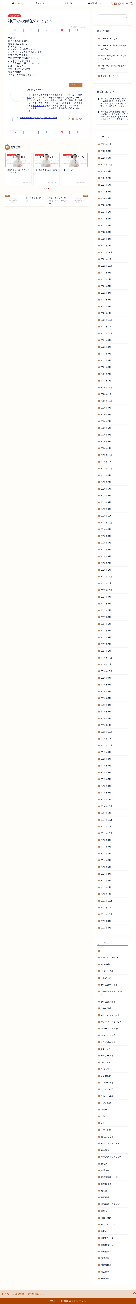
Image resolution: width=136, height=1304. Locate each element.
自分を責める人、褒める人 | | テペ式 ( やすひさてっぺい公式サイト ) (114, 103)
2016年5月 (106, 698)
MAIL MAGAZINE (109, 957)
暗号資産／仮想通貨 (110, 1204)
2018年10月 (106, 522)
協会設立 (105, 1150)
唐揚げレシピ (107, 1170)
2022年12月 (106, 252)
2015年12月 (106, 732)
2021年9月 (106, 340)
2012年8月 (106, 928)
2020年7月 (106, 421)
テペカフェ (106, 1069)
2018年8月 (106, 529)
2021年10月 (106, 333)
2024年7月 (106, 178)
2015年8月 (106, 759)
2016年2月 (106, 718)
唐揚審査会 (106, 1184)
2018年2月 (106, 563)
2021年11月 (106, 326)
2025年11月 (106, 144)
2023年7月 (106, 218)
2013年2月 (106, 887)
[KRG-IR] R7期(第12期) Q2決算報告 (113, 47)
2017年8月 (106, 603)
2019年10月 (106, 468)
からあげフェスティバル (111, 993)
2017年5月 (106, 624)
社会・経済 (106, 1218)
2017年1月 (106, 651)
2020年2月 (106, 441)
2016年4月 (106, 705)
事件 (103, 1116)
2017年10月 (106, 590)
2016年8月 (106, 685)
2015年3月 (106, 793)
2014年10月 (106, 806)
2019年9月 (106, 475)
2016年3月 (106, 711)
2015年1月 (106, 799)
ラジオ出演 (106, 1103)
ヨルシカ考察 (107, 1096)
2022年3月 (106, 299)
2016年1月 (106, 725)
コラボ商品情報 (108, 1042)
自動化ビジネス (108, 1245)
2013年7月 (106, 853)
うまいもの (106, 978)
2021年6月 (106, 360)
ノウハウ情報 (107, 1082)
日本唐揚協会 (44, 95)
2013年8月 (106, 847)
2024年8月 (106, 171)
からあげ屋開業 (14, 16)
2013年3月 (106, 880)
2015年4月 (106, 786)
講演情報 (105, 1258)
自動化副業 (106, 1251)
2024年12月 (106, 164)
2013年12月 (106, 820)
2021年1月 (106, 381)
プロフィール (43, 3)
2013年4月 (106, 874)
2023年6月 (106, 225)
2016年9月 (106, 678)
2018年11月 (106, 516)
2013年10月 (106, 833)
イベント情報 (107, 971)
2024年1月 (106, 212)
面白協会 (105, 1278)
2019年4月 (106, 502)
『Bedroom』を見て (110, 39)
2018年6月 (106, 536)
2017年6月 (106, 617)
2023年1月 (106, 245)
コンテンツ (106, 1049)
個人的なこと (107, 1137)
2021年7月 (106, 354)
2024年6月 (106, 185)
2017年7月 (106, 610)
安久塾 (104, 1190)
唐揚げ (104, 1163)
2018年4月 (106, 549)
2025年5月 (106, 158)
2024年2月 (106, 205)
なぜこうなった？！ (110, 76)
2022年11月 (106, 259)
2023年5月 (106, 232)
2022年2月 (106, 306)
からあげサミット (109, 984)
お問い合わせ (95, 3)
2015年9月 (106, 752)
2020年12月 (106, 387)
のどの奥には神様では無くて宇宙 (114, 67)
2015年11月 (106, 739)
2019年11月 (106, 462)
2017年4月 (106, 630)
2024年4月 (106, 192)
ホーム (17, 3)
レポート (105, 1109)
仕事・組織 (106, 1130)
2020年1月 (106, 448)
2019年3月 (106, 509)
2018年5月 (106, 543)
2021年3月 (106, 367)
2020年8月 (106, 414)
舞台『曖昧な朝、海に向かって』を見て (114, 57)
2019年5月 (106, 495)
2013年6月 (106, 860)
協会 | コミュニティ (110, 1143)
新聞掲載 (105, 1197)
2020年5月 (106, 428)
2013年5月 (106, 867)
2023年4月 (106, 239)
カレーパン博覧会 (109, 1028)
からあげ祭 (106, 1008)
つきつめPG (106, 1062)
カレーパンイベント (110, 1015)
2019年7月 (106, 482)
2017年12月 (106, 576)
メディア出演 (107, 1089)
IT (102, 951)
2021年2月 (106, 374)
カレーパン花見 (108, 1035)
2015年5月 (106, 779)
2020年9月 (106, 408)
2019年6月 (106, 489)
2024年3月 (106, 198)
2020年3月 (106, 435)
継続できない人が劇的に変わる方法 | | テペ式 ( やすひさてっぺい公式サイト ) (114, 116)
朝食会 (104, 1211)
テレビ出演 (106, 1076)
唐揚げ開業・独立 (109, 1177)
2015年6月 (106, 772)
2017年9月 (106, 597)
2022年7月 (106, 279)
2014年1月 (106, 813)
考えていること (108, 1224)
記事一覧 (68, 3)
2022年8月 (106, 273)
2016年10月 (106, 671)
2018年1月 (106, 570)
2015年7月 (106, 766)
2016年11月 (106, 664)
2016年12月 (106, 658)
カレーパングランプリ (111, 1022)
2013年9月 (106, 840)
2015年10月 (106, 745)
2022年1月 (106, 313)
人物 (103, 1123)
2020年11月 (106, 394)
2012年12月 (106, 901)
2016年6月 (106, 691)
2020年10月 (106, 401)
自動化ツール (107, 1238)
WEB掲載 (105, 964)
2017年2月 (106, 644)
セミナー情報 (107, 1055)
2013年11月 (106, 826)
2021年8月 (106, 347)
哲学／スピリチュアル (111, 1157)
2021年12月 (106, 320)
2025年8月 (106, 151)
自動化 (104, 1231)
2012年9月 (106, 921)
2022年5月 (106, 286)
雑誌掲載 (105, 1271)
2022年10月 (106, 266)
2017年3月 (106, 637)
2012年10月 (106, 914)
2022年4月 (106, 293)
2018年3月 (106, 556)
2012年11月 (106, 907)
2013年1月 (106, 894)
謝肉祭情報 (106, 1265)
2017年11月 (106, 583)
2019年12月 (106, 455)
